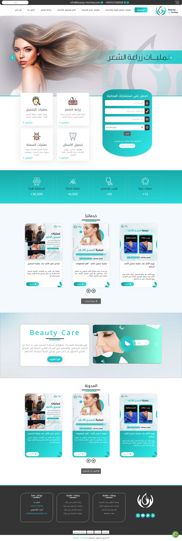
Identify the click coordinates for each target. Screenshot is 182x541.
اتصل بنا (31, 10)
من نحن (18, 10)
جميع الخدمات (90, 301)
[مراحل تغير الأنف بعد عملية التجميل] (91, 242)
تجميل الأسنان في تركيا (73, 510)
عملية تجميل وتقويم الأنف (109, 506)
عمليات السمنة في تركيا (73, 513)
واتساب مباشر (126, 145)
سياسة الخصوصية (79, 532)
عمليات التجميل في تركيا (72, 506)
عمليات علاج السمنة (91, 10)
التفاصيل (65, 122)
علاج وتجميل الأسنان (66, 10)
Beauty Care (109, 513)
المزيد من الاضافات (90, 471)
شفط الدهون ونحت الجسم (109, 502)
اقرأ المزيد (55, 359)
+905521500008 (36, 506)
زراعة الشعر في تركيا (73, 502)
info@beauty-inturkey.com (36, 513)
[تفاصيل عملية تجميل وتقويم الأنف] (43, 242)
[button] (13, 56)
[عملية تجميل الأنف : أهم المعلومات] (138, 242)
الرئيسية (141, 10)
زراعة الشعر (46, 10)
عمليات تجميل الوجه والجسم (118, 10)
